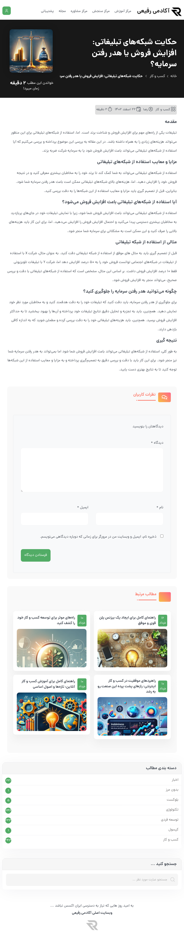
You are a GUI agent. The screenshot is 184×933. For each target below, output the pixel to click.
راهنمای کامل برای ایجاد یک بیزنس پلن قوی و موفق (127, 620)
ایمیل (82, 507)
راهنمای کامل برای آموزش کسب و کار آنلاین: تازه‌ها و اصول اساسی (48, 684)
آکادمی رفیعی (153, 11)
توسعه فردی (169, 820)
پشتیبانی (47, 11)
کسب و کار (157, 76)
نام (159, 507)
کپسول (173, 830)
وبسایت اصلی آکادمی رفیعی (92, 913)
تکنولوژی (172, 810)
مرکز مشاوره (79, 11)
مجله (62, 11)
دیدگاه (157, 443)
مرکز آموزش (123, 11)
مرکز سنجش (101, 11)
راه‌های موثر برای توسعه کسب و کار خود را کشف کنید (46, 620)
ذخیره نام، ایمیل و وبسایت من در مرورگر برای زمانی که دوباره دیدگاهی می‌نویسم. (98, 537)
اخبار (175, 780)
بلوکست (172, 800)
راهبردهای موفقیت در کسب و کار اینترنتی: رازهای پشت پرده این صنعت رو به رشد (127, 686)
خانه (173, 76)
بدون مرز (172, 790)
